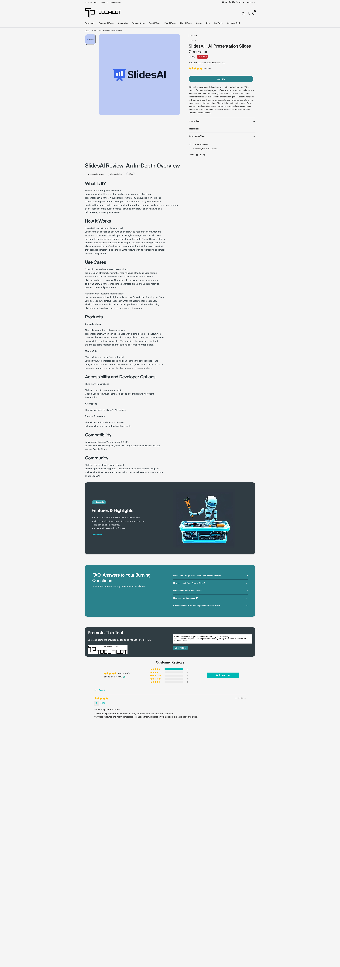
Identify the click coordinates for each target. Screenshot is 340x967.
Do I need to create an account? (187, 590)
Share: (191, 154)
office (130, 174)
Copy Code (180, 647)
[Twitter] (226, 2)
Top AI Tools (154, 23)
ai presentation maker (96, 174)
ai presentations (116, 174)
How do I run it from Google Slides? (189, 583)
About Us (88, 3)
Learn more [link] (97, 535)
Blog (208, 23)
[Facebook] (223, 2)
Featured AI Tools (106, 23)
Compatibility (194, 121)
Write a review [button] (223, 675)
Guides (199, 23)
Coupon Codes (138, 23)
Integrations (194, 129)
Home (87, 31)
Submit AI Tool (115, 3)
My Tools (218, 23)
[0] (253, 13)
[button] (196, 68)
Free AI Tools (170, 23)
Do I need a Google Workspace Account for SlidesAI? (197, 576)
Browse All (90, 23)
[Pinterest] (236, 2)
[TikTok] (240, 2)
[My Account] (248, 13)
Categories (123, 23)
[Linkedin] (243, 2)
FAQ (95, 3)
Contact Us (104, 3)
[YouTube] (233, 2)
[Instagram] (229, 2)
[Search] (243, 13)
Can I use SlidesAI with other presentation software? (196, 605)
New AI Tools (186, 23)
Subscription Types (197, 136)
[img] (101, 698)
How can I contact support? (185, 598)
